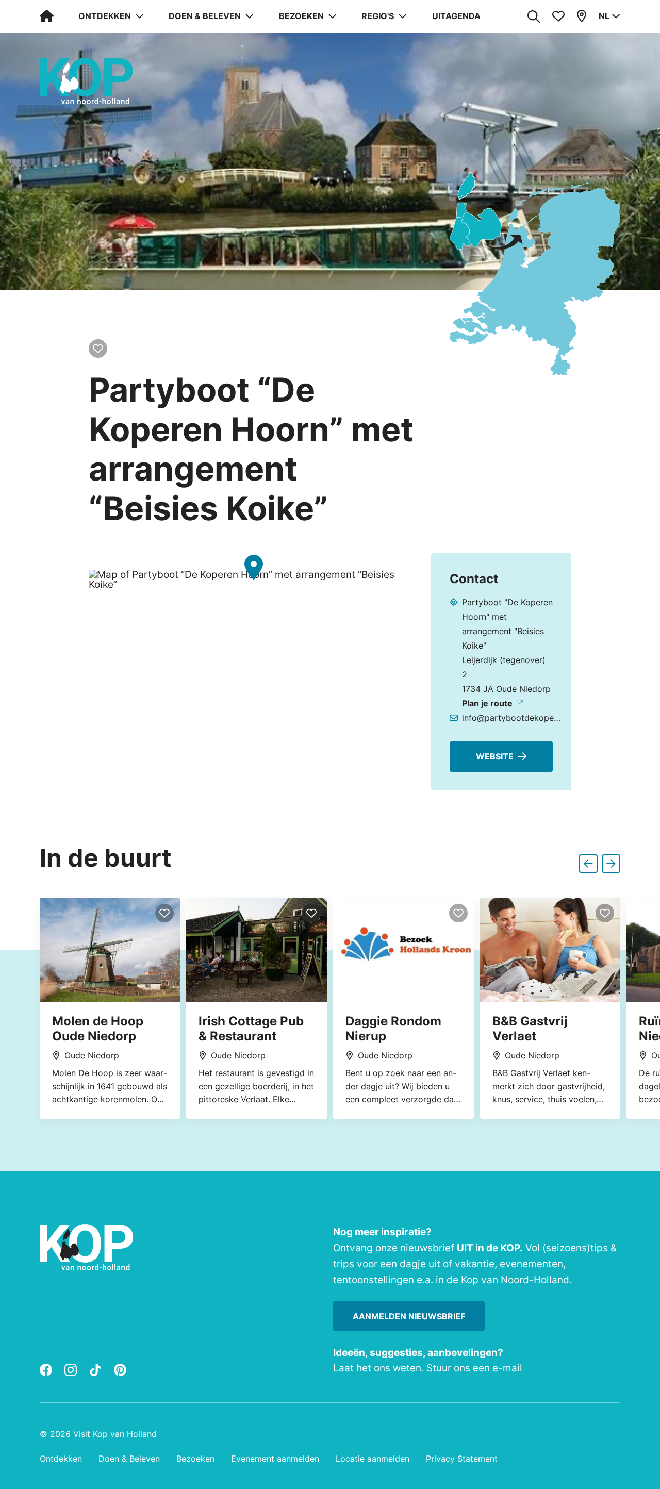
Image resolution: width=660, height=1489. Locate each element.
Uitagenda (456, 16)
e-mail (507, 1368)
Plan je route (487, 703)
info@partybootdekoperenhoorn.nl (511, 718)
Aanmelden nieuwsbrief (409, 1316)
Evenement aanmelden (275, 1458)
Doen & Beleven (129, 1458)
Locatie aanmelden (372, 1458)
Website (495, 756)
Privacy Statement (462, 1458)
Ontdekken (61, 1458)
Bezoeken (195, 1458)
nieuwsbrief (428, 1248)
